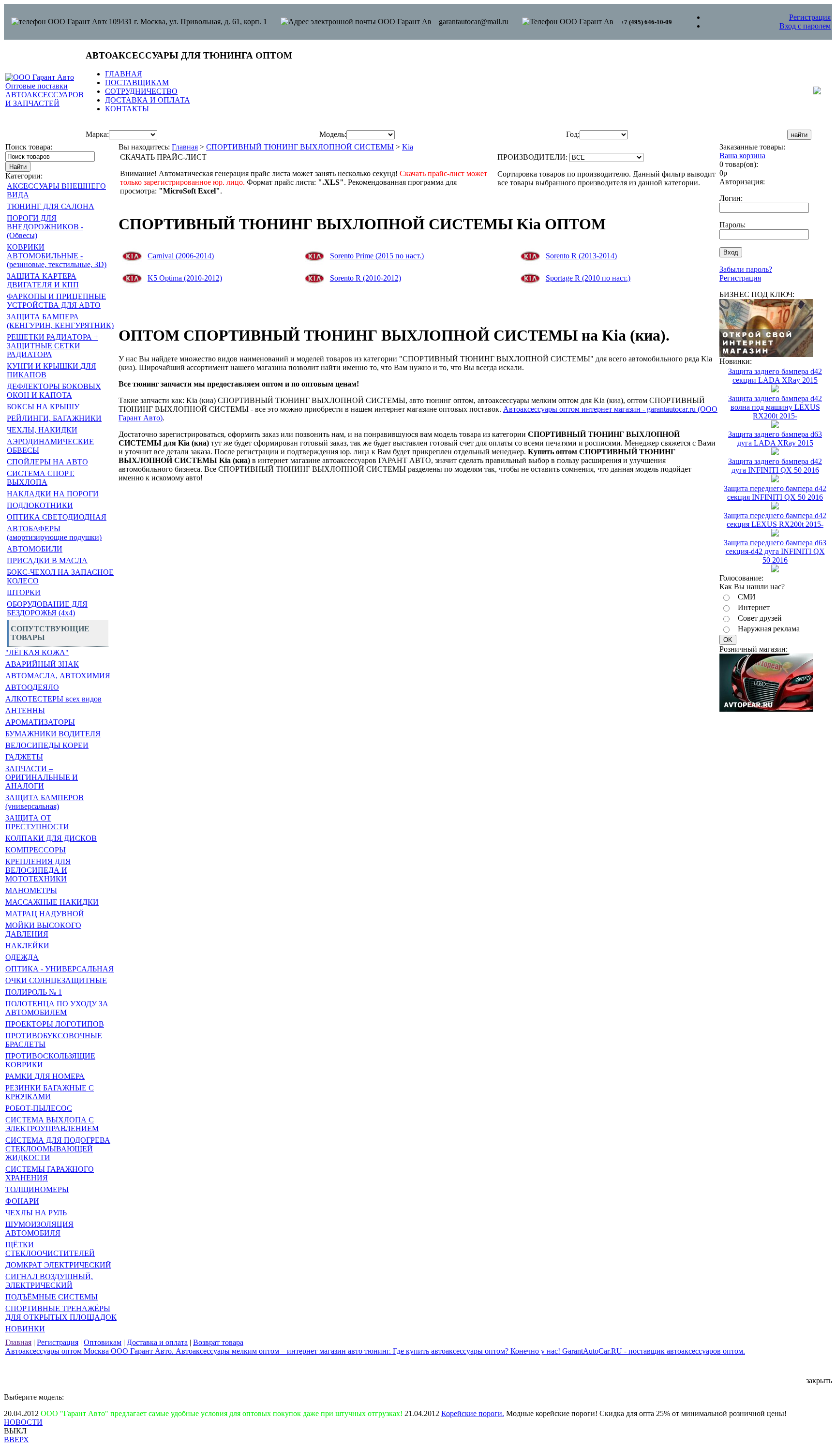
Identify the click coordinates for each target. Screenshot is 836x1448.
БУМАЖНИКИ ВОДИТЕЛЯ (53, 734)
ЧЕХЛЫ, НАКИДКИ (42, 430)
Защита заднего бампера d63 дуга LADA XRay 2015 (775, 438)
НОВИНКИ (25, 1329)
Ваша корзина (742, 155)
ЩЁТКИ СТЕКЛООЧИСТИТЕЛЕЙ (50, 1248)
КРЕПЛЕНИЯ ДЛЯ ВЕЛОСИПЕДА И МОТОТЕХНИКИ (38, 870)
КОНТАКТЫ (127, 108)
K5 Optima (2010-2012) (185, 278)
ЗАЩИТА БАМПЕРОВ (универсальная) (44, 801)
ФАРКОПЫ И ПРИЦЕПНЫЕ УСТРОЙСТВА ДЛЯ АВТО (56, 300)
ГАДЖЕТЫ (24, 757)
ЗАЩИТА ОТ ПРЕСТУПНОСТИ (37, 822)
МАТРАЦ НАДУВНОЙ (44, 914)
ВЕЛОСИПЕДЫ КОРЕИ (47, 745)
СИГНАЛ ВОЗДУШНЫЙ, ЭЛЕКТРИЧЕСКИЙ (49, 1280)
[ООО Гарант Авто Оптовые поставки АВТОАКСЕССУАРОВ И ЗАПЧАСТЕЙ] (44, 103)
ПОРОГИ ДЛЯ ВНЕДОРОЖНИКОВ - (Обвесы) (45, 226)
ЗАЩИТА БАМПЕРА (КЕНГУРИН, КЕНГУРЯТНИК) (60, 321)
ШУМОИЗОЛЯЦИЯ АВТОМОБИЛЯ (39, 1228)
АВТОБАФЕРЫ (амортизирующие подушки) (54, 532)
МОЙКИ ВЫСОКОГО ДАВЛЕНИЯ (43, 929)
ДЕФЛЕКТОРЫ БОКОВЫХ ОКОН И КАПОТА (54, 390)
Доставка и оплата (157, 1342)
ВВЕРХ (16, 1439)
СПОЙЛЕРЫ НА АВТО (47, 462)
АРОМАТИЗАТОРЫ (40, 722)
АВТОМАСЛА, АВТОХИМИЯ (57, 676)
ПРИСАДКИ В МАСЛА (47, 560)
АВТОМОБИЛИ (34, 549)
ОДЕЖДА (22, 957)
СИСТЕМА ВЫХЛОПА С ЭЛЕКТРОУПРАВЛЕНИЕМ (52, 1124)
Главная (185, 147)
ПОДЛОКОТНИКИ (40, 505)
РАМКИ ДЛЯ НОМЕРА (45, 1076)
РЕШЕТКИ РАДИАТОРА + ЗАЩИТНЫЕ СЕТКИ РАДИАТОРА (52, 345)
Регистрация (810, 17)
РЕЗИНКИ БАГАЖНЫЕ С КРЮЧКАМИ (49, 1092)
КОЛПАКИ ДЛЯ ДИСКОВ (51, 838)
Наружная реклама (769, 629)
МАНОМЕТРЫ (31, 890)
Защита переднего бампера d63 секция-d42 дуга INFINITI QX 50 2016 (775, 551)
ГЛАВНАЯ (123, 74)
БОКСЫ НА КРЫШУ (43, 407)
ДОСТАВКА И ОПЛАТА (147, 100)
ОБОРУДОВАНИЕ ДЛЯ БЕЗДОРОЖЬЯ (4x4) (47, 608)
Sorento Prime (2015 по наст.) (377, 256)
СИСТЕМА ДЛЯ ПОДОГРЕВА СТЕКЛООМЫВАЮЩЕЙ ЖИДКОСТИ (57, 1149)
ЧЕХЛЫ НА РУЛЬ (36, 1213)
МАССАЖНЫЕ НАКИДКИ (52, 902)
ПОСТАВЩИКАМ (137, 82)
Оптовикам (102, 1342)
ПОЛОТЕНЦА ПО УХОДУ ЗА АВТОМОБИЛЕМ (56, 1008)
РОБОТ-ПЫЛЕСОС (38, 1108)
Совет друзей (760, 618)
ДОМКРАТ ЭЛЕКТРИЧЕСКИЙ (58, 1265)
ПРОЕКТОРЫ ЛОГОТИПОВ (54, 1024)
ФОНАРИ (22, 1201)
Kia (407, 147)
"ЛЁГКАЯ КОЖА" (37, 652)
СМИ (747, 597)
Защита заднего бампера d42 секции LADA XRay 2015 (775, 375)
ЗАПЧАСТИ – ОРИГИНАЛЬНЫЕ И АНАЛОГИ (41, 777)
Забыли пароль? (745, 269)
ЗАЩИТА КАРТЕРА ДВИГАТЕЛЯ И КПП (43, 280)
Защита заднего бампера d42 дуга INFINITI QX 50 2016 (775, 465)
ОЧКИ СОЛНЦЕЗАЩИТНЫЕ (56, 980)
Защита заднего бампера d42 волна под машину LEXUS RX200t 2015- (775, 407)
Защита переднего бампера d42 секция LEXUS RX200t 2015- (775, 519)
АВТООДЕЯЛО (32, 687)
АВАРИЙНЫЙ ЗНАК (42, 664)
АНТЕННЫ (25, 710)
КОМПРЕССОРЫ (35, 850)
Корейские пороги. (472, 1413)
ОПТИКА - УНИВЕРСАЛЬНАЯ (59, 969)
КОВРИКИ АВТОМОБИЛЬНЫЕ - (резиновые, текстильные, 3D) (56, 256)
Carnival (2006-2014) (181, 256)
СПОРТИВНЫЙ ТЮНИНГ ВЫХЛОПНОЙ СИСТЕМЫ (300, 147)
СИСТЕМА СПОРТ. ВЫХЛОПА (41, 477)
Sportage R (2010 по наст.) (588, 278)
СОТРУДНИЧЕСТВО (141, 91)
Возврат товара (218, 1342)
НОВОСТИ (23, 1422)
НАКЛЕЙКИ (27, 945)
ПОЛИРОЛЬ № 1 (33, 992)
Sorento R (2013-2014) (581, 256)
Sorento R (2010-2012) (365, 278)
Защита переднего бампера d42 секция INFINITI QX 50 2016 (775, 492)
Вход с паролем (805, 26)
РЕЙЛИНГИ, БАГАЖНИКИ (54, 418)
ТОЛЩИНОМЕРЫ (37, 1189)
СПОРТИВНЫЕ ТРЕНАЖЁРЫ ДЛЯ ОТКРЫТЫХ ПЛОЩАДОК (61, 1312)
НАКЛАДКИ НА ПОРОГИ (53, 494)
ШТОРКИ (24, 592)
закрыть (819, 1380)
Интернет (754, 607)
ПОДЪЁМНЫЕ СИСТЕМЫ (51, 1297)
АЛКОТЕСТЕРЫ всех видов (53, 699)
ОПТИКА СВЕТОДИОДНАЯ (56, 517)
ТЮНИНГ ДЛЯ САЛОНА (50, 206)
